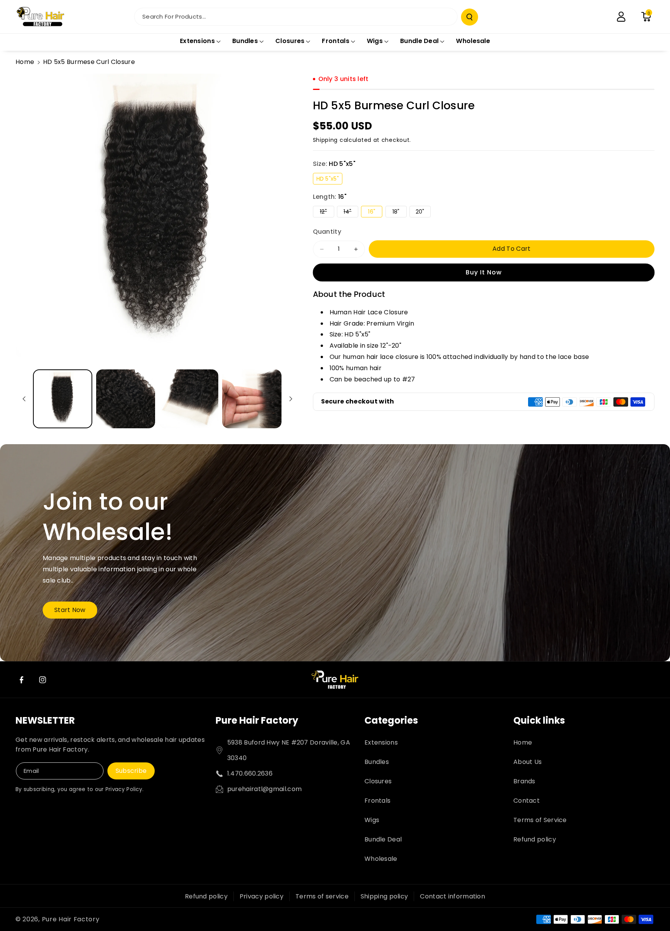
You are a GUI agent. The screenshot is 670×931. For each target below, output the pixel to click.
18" (399, 212)
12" (327, 212)
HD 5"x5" (329, 179)
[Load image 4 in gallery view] (251, 399)
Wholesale (380, 858)
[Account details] (621, 16)
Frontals (377, 800)
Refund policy (534, 839)
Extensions (381, 742)
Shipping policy (384, 896)
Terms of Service (540, 819)
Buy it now (484, 272)
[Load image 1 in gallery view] (62, 399)
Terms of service (322, 896)
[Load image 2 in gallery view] (125, 399)
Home (25, 61)
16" (375, 212)
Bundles (376, 761)
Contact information (452, 896)
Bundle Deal (383, 839)
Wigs (371, 819)
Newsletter (45, 720)
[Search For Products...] (469, 17)
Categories (391, 720)
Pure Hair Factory (257, 720)
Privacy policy (261, 896)
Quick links (539, 720)
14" (351, 212)
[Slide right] (290, 398)
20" (423, 212)
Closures (378, 781)
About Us (527, 761)
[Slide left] (24, 398)
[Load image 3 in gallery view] (188, 399)
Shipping (325, 140)
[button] (645, 16)
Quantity (327, 231)
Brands (524, 781)
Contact (526, 800)
